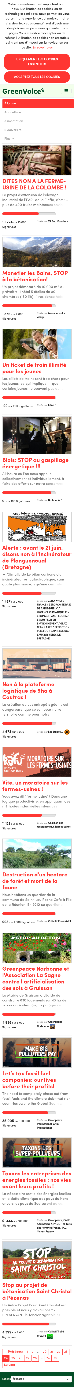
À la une (10, 103)
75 (55, 1358)
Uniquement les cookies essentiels (37, 62)
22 (58, 1351)
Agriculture (12, 112)
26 (20, 1358)
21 (51, 1351)
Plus (7, 138)
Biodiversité (12, 130)
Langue (6, 1379)
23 (66, 1351)
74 (48, 1358)
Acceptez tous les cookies (37, 77)
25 (13, 1358)
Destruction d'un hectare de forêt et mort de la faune (35, 881)
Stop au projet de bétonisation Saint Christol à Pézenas (37, 1291)
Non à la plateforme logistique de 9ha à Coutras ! (28, 691)
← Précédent (13, 1351)
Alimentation (13, 121)
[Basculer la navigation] (66, 91)
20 (44, 1351)
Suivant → (11, 1365)
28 (35, 1358)
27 (27, 1358)
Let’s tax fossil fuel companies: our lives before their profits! (29, 1080)
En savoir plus (42, 47)
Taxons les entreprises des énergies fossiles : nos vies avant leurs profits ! (36, 1180)
